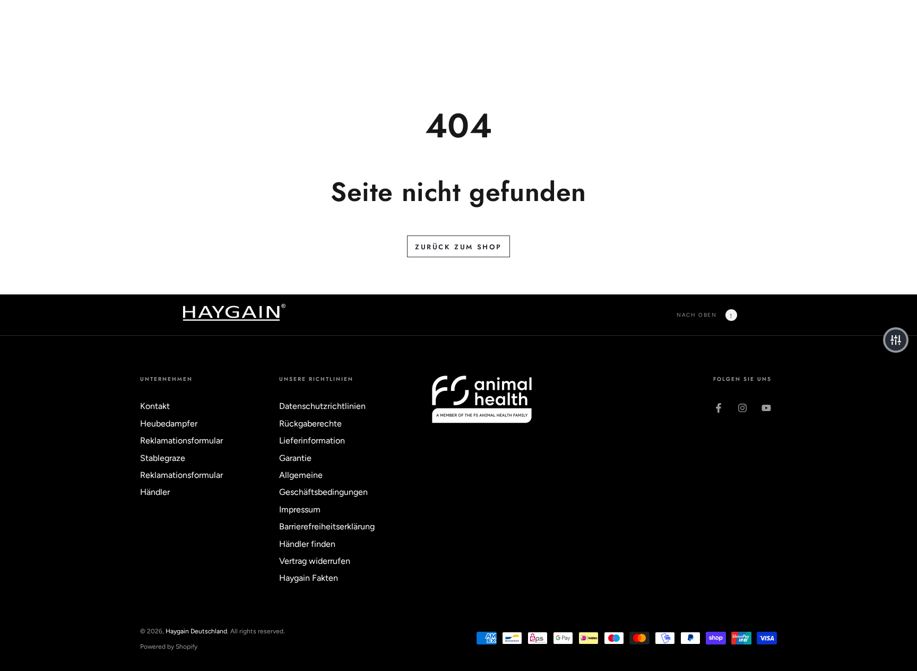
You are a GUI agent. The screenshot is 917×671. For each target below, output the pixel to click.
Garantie (295, 458)
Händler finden (307, 544)
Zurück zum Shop (458, 247)
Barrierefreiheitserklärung (327, 526)
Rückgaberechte (310, 424)
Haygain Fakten (308, 578)
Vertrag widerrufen (314, 561)
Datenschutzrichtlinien (322, 406)
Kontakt (155, 406)
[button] (896, 340)
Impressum (300, 509)
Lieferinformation (312, 440)
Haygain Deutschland (196, 631)
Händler (155, 492)
